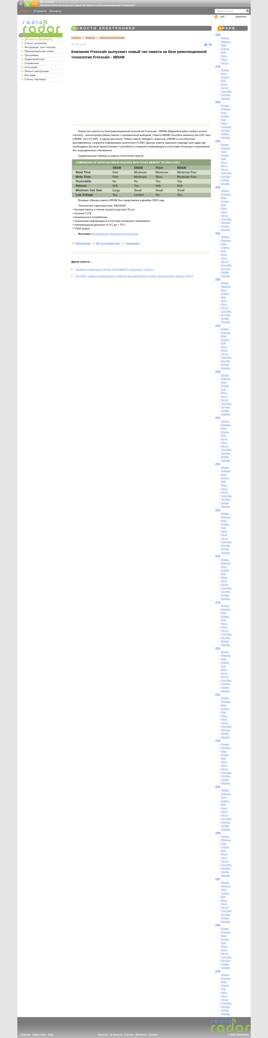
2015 (217, 510)
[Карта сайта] (27, 3)
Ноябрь (225, 134)
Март (224, 45)
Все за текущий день (108, 243)
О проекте (40, 11)
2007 (217, 879)
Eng (50, 1034)
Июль (224, 59)
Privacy (153, 1034)
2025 (217, 66)
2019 (217, 325)
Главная (76, 37)
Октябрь (225, 95)
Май (223, 52)
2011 (217, 694)
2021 (217, 233)
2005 (217, 971)
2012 (217, 648)
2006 (217, 925)
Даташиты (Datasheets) (38, 39)
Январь (225, 38)
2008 (217, 832)
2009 (217, 786)
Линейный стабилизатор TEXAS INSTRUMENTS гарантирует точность (115, 269)
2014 (217, 556)
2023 (217, 141)
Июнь (224, 56)
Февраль (226, 41)
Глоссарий (31, 67)
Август (225, 63)
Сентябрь (226, 91)
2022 (217, 187)
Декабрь (225, 98)
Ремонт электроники (37, 71)
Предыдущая (83, 243)
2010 (217, 740)
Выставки (30, 75)
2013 (217, 602)
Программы (32, 55)
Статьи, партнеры (35, 79)
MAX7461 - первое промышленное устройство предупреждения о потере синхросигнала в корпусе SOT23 (134, 276)
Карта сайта (39, 1034)
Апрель (225, 48)
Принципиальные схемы (39, 51)
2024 (217, 102)
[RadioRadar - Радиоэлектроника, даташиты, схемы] (41, 26)
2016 (217, 464)
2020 (217, 279)
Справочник (32, 63)
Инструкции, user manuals (40, 47)
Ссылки (128, 1034)
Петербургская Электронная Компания (114, 233)
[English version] (34, 3)
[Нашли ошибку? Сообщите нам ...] (205, 44)
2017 (217, 417)
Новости (25, 11)
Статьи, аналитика (36, 43)
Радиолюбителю (34, 59)
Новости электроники (112, 37)
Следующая (133, 243)
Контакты (55, 11)
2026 (217, 34)
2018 (217, 371)
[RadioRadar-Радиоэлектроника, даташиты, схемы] (20, 3)
